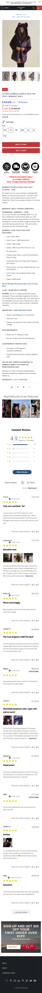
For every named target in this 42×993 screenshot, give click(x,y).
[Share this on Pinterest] (23, 387)
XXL (4, 136)
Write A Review (22, 472)
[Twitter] (31, 981)
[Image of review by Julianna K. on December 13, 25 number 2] (18, 557)
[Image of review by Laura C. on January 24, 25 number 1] (7, 720)
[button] (21, 409)
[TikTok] (27, 981)
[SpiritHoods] (21, 8)
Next (25, 14)
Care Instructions (22, 310)
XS (11, 130)
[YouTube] (35, 981)
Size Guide (9, 122)
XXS (4, 130)
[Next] (38, 44)
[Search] (34, 8)
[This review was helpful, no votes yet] (32, 531)
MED (22, 130)
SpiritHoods (23, 988)
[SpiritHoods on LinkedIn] (19, 981)
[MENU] (1, 8)
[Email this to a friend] (29, 387)
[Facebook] (11, 981)
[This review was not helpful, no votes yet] (36, 531)
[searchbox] (11, 482)
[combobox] (30, 488)
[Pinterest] (23, 981)
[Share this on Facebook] (17, 387)
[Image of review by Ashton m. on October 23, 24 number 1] (7, 842)
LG (28, 130)
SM (16, 130)
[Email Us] (7, 981)
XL (34, 130)
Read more (29, 576)
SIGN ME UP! (28, 947)
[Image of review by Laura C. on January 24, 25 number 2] (18, 720)
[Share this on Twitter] (11, 387)
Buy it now (21, 150)
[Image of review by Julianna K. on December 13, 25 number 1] (7, 557)
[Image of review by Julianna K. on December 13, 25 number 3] (28, 557)
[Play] (21, 44)
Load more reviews (21, 912)
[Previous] (4, 44)
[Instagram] (15, 981)
